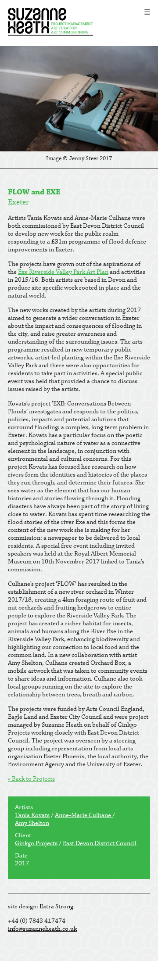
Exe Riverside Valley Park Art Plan (63, 272)
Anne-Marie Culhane (83, 815)
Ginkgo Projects (36, 843)
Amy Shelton (32, 823)
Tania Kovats (32, 815)
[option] (79, 107)
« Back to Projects (31, 779)
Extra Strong (56, 906)
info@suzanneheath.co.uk (42, 929)
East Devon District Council (99, 843)
